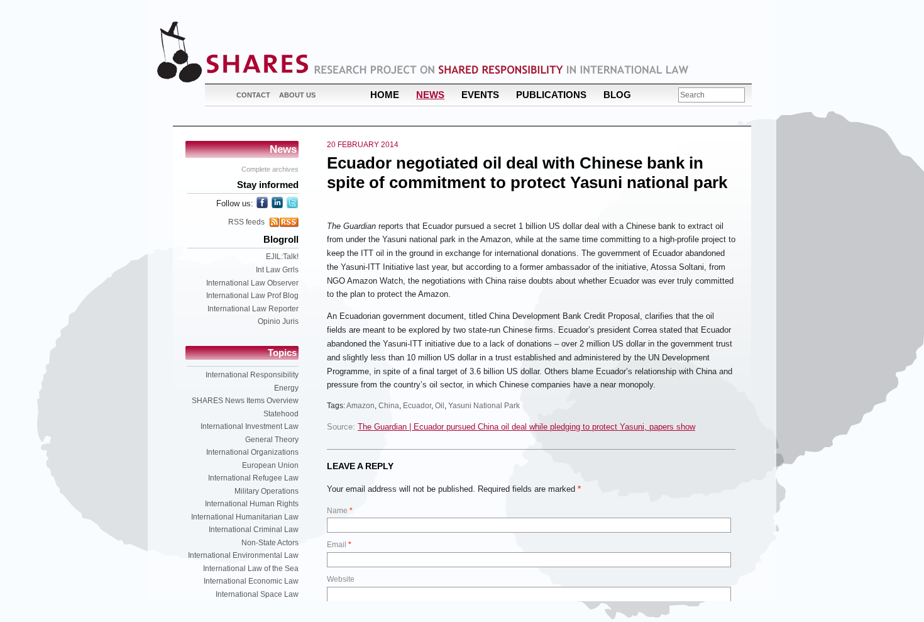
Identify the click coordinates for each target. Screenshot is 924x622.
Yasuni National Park (484, 405)
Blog (617, 94)
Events (480, 94)
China (388, 405)
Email (339, 544)
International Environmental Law (243, 555)
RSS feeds (246, 222)
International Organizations (252, 452)
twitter (292, 202)
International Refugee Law (253, 478)
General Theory (272, 439)
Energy (286, 388)
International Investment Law (250, 426)
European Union (270, 465)
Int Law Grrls (277, 269)
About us (297, 95)
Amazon (360, 405)
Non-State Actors (270, 542)
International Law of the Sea (251, 568)
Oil (439, 405)
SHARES (232, 51)
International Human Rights (252, 503)
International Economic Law (251, 581)
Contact (253, 95)
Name (340, 510)
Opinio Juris (278, 321)
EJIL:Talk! (282, 256)
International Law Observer (252, 283)
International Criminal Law (254, 529)
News (430, 94)
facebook (262, 202)
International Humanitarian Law (245, 517)
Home (384, 94)
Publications (551, 94)
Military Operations (266, 491)
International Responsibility (252, 374)
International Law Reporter (253, 308)
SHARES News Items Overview (245, 400)
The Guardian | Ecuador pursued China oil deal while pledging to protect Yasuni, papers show (526, 426)
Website (341, 579)
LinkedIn (277, 202)
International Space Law (257, 594)
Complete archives (270, 169)
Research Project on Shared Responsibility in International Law (501, 69)
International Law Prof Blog (252, 295)
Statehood (281, 413)
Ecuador (417, 405)
